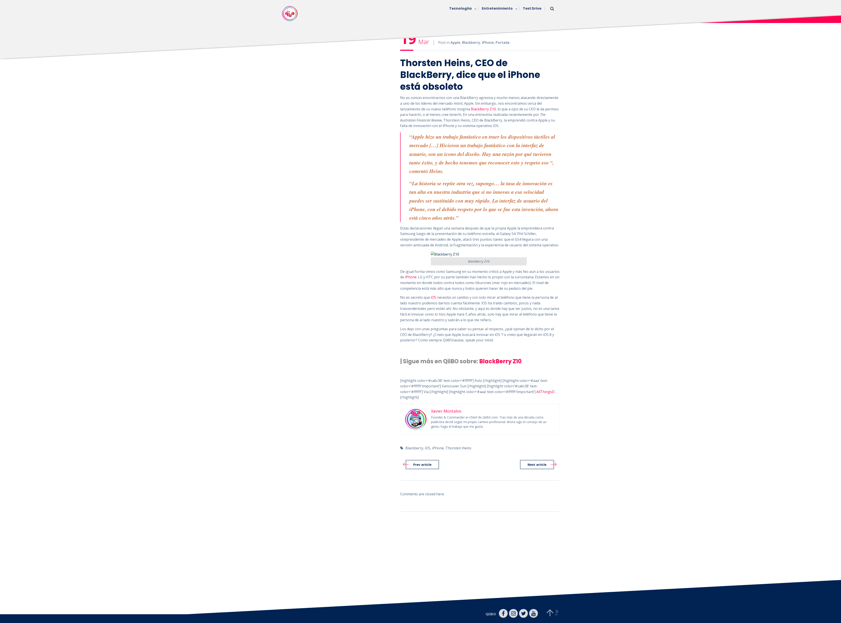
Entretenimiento (497, 8)
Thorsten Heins (458, 448)
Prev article (422, 464)
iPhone (488, 42)
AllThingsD (545, 391)
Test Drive (532, 8)
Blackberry (471, 42)
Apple (455, 42)
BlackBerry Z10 (483, 109)
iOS (433, 297)
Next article (537, 464)
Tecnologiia (460, 8)
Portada (502, 42)
